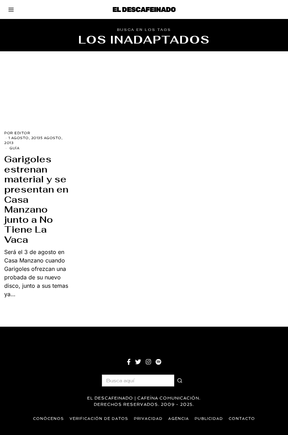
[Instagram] (148, 362)
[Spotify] (158, 362)
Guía (14, 148)
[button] (180, 381)
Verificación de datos (99, 418)
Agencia (178, 418)
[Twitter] (138, 362)
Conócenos (48, 418)
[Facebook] (128, 362)
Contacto (242, 418)
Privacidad (148, 418)
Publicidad (209, 418)
